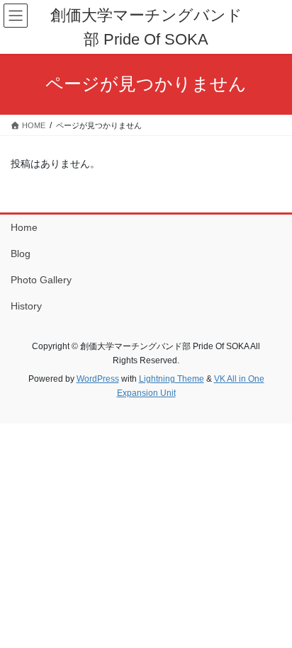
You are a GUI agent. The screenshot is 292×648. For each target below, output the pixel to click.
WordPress (98, 379)
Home (24, 227)
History (26, 306)
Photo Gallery (41, 279)
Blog (20, 253)
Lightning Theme (171, 379)
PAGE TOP (271, 616)
